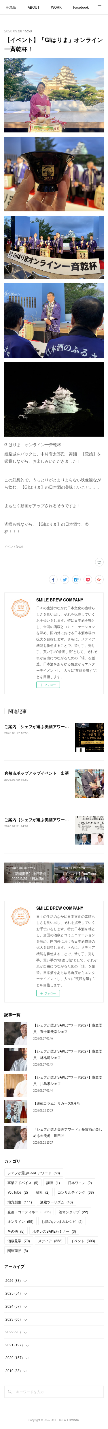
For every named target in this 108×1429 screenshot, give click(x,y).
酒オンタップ (73, 1211)
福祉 (43, 1192)
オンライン (20, 1221)
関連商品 (17, 1250)
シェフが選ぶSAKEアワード (33, 1172)
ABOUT (33, 7)
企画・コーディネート (29, 1211)
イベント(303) (13, 546)
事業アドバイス (22, 1182)
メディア (50, 1240)
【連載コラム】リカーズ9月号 (56, 1103)
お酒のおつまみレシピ (62, 1221)
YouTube (17, 1192)
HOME (11, 7)
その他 (15, 1231)
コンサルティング (76, 1192)
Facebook (81, 7)
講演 (53, 1182)
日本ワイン (80, 1182)
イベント (83, 1240)
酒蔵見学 (18, 1240)
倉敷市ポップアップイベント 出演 (36, 773)
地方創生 (19, 1201)
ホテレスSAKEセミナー (54, 1231)
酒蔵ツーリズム (56, 1201)
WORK (56, 7)
